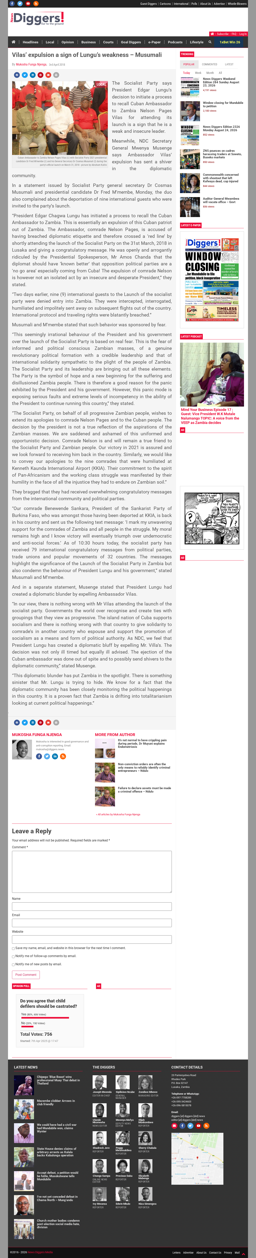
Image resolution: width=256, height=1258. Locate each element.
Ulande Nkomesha (99, 1121)
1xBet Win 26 (230, 42)
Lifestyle (196, 42)
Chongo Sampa (101, 1175)
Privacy (228, 1252)
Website (17, 932)
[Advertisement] (171, 21)
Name (16, 899)
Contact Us (215, 1252)
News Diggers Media (40, 1252)
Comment (20, 847)
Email (16, 915)
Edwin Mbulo (123, 1203)
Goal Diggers (131, 42)
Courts (108, 42)
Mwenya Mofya (125, 1119)
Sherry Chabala (147, 1147)
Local (50, 42)
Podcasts (175, 42)
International (181, 4)
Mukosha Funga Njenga (31, 64)
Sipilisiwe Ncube (125, 1091)
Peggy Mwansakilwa (123, 1149)
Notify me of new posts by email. (38, 964)
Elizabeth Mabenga (143, 1177)
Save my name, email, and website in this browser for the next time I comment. (70, 948)
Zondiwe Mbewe (148, 1091)
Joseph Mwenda (102, 1091)
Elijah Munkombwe (145, 1121)
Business (88, 42)
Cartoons (165, 4)
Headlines (30, 42)
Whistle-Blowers (237, 4)
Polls (194, 4)
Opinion (68, 42)
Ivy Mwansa (100, 1203)
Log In (243, 34)
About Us (205, 4)
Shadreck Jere (101, 1147)
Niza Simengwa (147, 1203)
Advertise (219, 4)
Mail (237, 1252)
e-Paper (154, 42)
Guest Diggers (148, 4)
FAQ (234, 34)
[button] (17, 75)
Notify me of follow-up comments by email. (45, 956)
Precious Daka (124, 1175)
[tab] (189, 64)
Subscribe (223, 34)
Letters (176, 1252)
